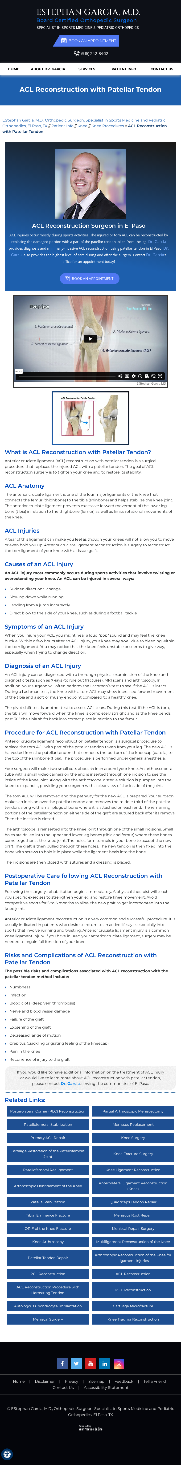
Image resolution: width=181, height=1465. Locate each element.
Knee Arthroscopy (48, 1241)
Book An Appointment (92, 278)
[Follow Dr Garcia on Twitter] (76, 1364)
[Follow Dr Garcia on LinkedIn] (105, 1364)
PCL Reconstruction (47, 1274)
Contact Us (162, 69)
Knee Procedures (107, 126)
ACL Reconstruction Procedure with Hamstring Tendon (47, 1290)
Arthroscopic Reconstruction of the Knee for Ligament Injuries (133, 1258)
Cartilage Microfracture (133, 1306)
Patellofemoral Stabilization (48, 1124)
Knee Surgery (133, 1137)
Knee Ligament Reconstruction (133, 1170)
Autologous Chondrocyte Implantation (48, 1306)
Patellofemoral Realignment (48, 1170)
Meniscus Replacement (133, 1124)
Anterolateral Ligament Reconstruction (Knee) (133, 1186)
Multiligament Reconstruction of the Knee (133, 1241)
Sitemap (96, 1381)
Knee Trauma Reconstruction (133, 1319)
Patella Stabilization (47, 1202)
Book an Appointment (92, 41)
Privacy (71, 1381)
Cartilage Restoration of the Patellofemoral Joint (48, 1154)
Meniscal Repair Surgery (133, 1228)
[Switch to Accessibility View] (7, 1454)
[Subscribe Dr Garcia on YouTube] (90, 1364)
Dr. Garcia (157, 241)
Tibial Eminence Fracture (48, 1215)
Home (13, 69)
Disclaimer (45, 1381)
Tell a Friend (155, 1381)
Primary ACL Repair (47, 1137)
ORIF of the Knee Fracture (48, 1228)
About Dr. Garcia (48, 69)
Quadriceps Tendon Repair (133, 1202)
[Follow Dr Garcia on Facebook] (62, 1364)
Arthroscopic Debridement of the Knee (48, 1186)
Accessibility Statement (106, 1387)
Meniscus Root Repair (133, 1215)
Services (86, 69)
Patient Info (124, 69)
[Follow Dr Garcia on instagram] (119, 1364)
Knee (82, 126)
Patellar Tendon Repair (48, 1258)
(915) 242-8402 (94, 53)
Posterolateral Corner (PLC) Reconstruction (48, 1111)
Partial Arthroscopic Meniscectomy (133, 1111)
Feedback (124, 1381)
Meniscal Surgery (48, 1319)
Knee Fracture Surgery (133, 1154)
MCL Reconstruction (133, 1290)
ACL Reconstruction (133, 1274)
